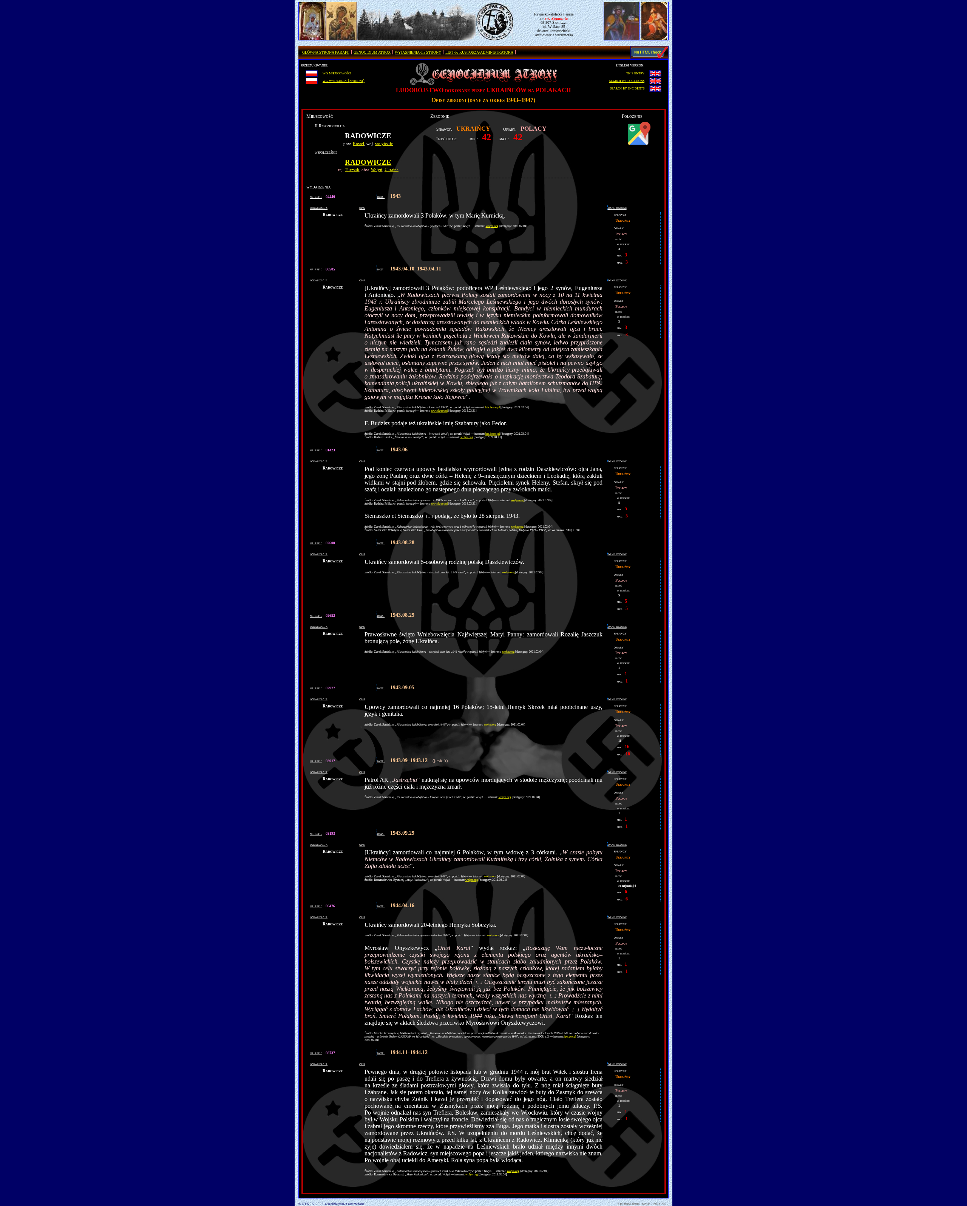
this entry (635, 73)
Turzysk (352, 169)
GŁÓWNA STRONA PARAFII (325, 52)
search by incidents (627, 88)
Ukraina (392, 169)
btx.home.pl (492, 407)
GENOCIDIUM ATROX (372, 52)
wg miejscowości (337, 73)
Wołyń (376, 169)
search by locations (626, 80)
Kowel (358, 143)
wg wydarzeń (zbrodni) (344, 80)
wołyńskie (384, 143)
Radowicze (368, 162)
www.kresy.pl (439, 410)
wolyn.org (492, 226)
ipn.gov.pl (570, 1036)
